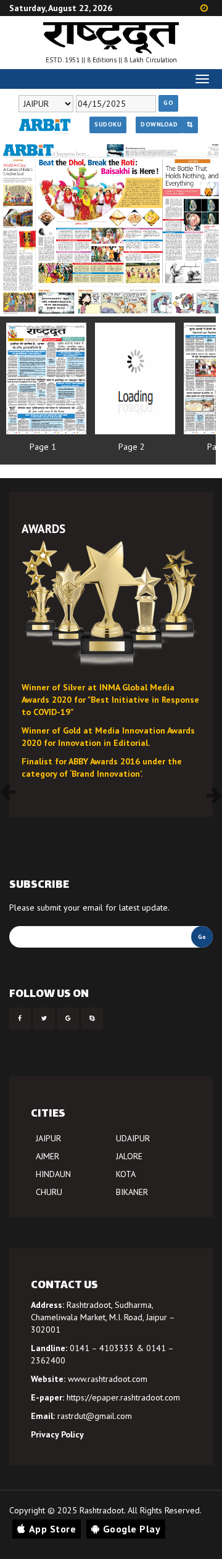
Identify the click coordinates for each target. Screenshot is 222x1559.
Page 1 (43, 446)
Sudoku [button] (107, 124)
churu (49, 1191)
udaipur (133, 1138)
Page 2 (131, 446)
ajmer (47, 1156)
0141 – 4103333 (102, 1348)
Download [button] (159, 124)
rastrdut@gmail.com (94, 1415)
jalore (129, 1156)
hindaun (53, 1174)
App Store (52, 1529)
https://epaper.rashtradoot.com (123, 1397)
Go (168, 103)
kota (126, 1174)
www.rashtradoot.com (107, 1378)
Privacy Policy (57, 1434)
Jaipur (48, 1138)
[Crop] (190, 125)
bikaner (132, 1191)
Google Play (132, 1529)
